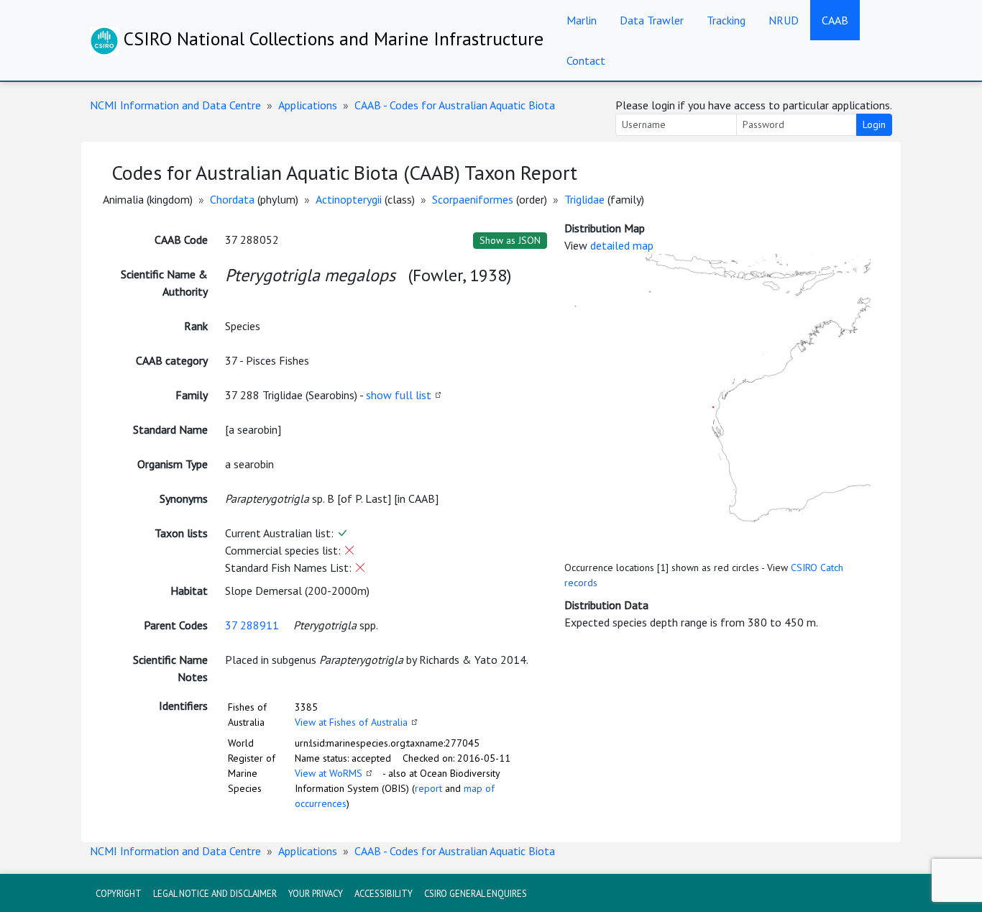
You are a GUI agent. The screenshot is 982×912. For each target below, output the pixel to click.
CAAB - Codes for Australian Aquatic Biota (454, 105)
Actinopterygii (349, 199)
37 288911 (252, 625)
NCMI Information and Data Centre (175, 105)
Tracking (726, 20)
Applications (307, 105)
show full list (398, 395)
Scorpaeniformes (472, 199)
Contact (585, 60)
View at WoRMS (328, 773)
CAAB (835, 20)
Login (874, 124)
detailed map (621, 245)
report (428, 788)
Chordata (232, 199)
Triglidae (584, 199)
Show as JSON (510, 240)
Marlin (581, 20)
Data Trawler (652, 20)
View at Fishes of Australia (351, 722)
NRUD (783, 20)
